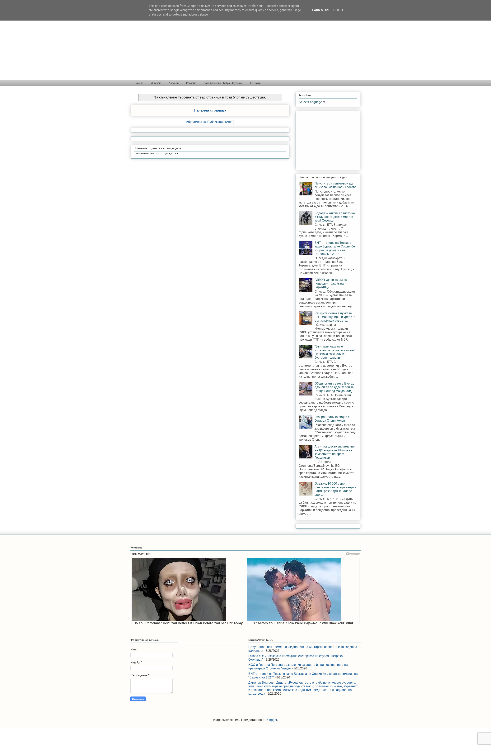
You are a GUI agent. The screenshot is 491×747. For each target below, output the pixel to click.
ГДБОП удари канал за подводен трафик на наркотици (331, 283)
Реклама (191, 83)
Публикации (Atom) (220, 121)
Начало (139, 83)
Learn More (320, 10)
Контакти (255, 83)
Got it (338, 10)
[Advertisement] (245, 51)
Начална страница (210, 110)
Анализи (174, 83)
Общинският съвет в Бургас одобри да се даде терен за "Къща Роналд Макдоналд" (334, 387)
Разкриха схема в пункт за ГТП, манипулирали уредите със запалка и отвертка (335, 317)
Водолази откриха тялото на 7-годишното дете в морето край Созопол (335, 217)
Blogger (271, 719)
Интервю (156, 83)
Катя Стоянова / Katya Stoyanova (223, 83)
